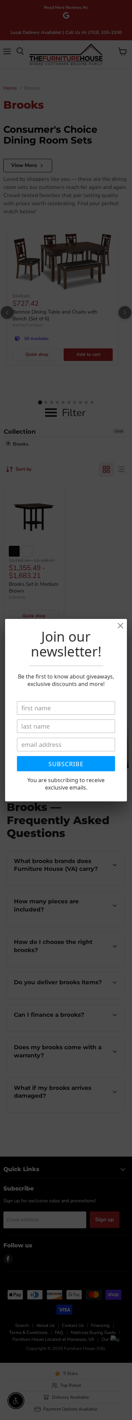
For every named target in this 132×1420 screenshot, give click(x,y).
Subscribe (66, 764)
